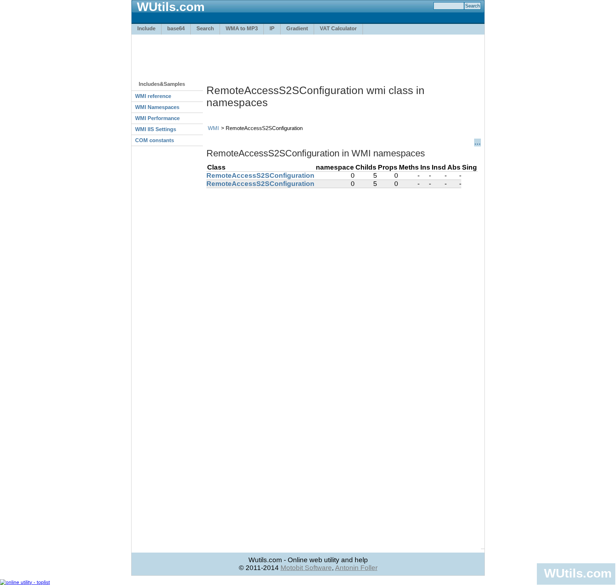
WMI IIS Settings (155, 129)
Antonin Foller (356, 567)
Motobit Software (306, 567)
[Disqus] (343, 277)
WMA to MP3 (242, 28)
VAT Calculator (338, 28)
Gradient (297, 28)
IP (272, 28)
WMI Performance (157, 118)
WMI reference (153, 96)
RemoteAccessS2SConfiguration (260, 175)
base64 (176, 28)
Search (205, 28)
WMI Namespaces (157, 107)
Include (146, 28)
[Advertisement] (308, 54)
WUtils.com (578, 573)
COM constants (154, 140)
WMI (213, 128)
